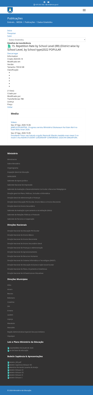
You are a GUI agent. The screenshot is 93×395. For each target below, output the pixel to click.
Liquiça (10, 319)
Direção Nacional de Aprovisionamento (22, 252)
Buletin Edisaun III (16, 372)
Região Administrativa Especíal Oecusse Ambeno (26, 332)
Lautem (10, 315)
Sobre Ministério (13, 163)
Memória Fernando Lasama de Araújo (23, 367)
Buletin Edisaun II (16, 375)
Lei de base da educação (18, 350)
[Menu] (84, 10)
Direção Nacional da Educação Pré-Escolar (23, 231)
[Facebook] (44, 2)
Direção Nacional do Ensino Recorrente (22, 239)
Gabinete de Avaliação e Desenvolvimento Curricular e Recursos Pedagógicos (36, 189)
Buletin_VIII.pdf (15, 362)
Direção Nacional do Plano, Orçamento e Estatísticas (27, 269)
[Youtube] (48, 2)
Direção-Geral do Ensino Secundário (21, 206)
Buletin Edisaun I (15, 377)
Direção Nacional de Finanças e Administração (25, 248)
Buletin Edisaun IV (16, 370)
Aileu (9, 285)
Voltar (10, 107)
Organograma (12, 168)
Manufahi (11, 327)
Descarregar (12, 53)
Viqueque (11, 336)
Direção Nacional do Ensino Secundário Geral (24, 243)
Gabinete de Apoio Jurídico (17, 181)
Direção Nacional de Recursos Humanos (22, 256)
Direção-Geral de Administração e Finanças (23, 198)
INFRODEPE (11, 176)
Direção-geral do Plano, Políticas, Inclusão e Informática (28, 193)
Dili (8, 306)
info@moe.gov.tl (52, 5)
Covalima (10, 302)
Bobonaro (11, 298)
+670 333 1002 (39, 5)
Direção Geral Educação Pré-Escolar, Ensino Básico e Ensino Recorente (34, 202)
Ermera (10, 310)
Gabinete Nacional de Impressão (19, 185)
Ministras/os (12, 159)
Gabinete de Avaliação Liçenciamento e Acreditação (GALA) (29, 210)
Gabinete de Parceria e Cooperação (20, 219)
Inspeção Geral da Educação (18, 172)
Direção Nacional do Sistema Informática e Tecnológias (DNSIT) (31, 260)
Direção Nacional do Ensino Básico (20, 235)
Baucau (10, 293)
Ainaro (9, 289)
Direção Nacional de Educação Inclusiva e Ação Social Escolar (30, 265)
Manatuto (11, 323)
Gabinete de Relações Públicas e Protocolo (23, 215)
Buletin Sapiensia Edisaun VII (20, 365)
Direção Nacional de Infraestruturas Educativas (25, 273)
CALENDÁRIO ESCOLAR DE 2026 (21, 348)
